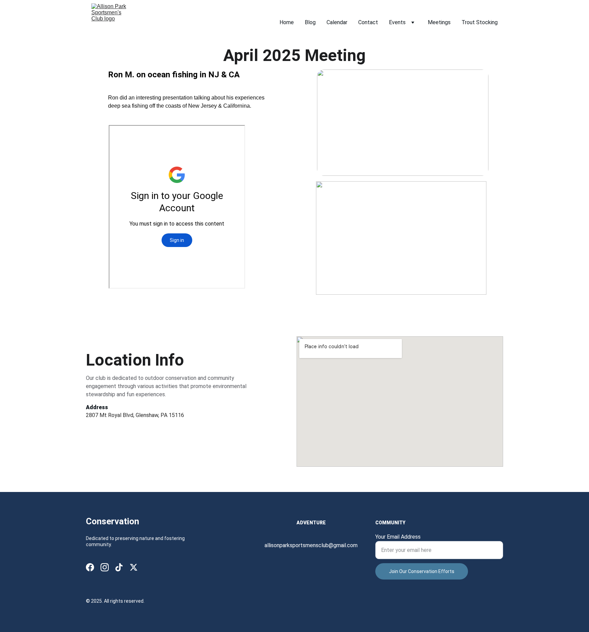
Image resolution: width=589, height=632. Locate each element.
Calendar (337, 22)
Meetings (439, 22)
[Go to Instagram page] (105, 567)
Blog (310, 22)
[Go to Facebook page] (90, 567)
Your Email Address (398, 537)
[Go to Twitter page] (134, 567)
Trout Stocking (480, 22)
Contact (368, 22)
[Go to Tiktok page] (119, 567)
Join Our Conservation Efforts (421, 571)
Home (287, 22)
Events (397, 22)
